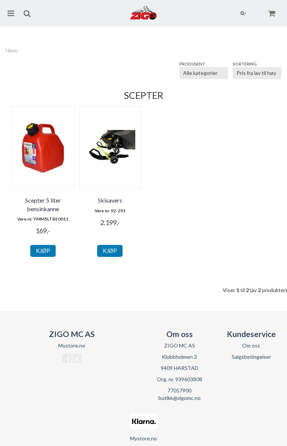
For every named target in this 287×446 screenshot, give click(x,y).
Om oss (251, 345)
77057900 (179, 390)
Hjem (12, 50)
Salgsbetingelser (251, 357)
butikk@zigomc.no (179, 398)
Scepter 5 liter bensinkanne (43, 204)
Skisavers (110, 200)
